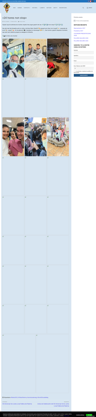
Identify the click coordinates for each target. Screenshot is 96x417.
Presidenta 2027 (78, 31)
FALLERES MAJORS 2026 (81, 38)
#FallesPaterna (22, 397)
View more (66, 415)
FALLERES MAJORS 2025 (81, 41)
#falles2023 (14, 397)
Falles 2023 (22, 21)
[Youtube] (90, 1)
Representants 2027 (79, 28)
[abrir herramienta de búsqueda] (83, 7)
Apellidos (76, 55)
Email (75, 60)
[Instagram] (93, 1)
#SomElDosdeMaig (42, 397)
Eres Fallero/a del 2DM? (79, 66)
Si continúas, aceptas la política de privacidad (83, 72)
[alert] (84, 21)
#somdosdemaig (32, 397)
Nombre (76, 50)
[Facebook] (88, 1)
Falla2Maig (6, 21)
